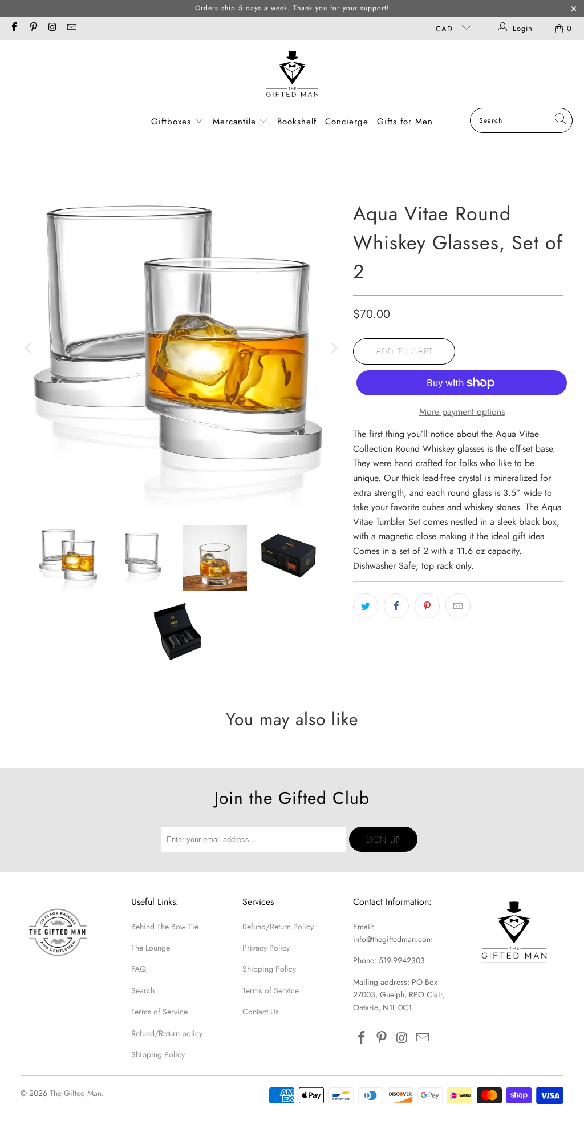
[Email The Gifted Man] (71, 28)
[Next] (333, 348)
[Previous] (29, 348)
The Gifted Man (76, 1093)
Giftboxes (171, 121)
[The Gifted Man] (292, 77)
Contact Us (260, 1011)
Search (143, 990)
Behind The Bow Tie (164, 926)
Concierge (346, 121)
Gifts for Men (405, 121)
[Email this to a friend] (458, 605)
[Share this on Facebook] (396, 605)
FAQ (138, 969)
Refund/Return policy (166, 1033)
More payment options (462, 411)
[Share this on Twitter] (365, 605)
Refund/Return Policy (278, 926)
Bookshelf (297, 121)
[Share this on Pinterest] (427, 605)
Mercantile (236, 121)
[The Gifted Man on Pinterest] (32, 28)
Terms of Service (159, 1011)
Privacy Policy (266, 947)
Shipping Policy (158, 1054)
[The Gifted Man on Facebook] (14, 28)
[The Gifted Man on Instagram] (52, 28)
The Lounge (150, 947)
